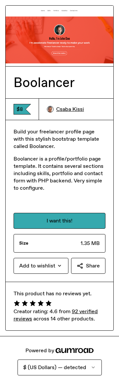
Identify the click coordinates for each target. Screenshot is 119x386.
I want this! (59, 220)
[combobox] (41, 266)
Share (93, 266)
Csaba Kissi (70, 109)
